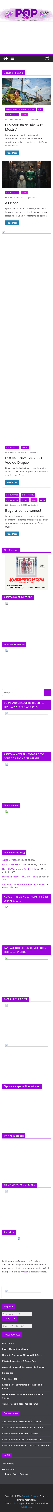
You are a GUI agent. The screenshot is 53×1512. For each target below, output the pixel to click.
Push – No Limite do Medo (14, 864)
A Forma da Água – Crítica (28, 1421)
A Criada (11, 203)
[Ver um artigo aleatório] (47, 58)
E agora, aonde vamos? (23, 510)
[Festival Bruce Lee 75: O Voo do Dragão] (26, 337)
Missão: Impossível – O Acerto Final (18, 876)
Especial (25, 447)
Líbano (42, 500)
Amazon (24, 1271)
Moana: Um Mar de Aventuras (35, 1445)
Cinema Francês (12, 500)
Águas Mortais (9, 859)
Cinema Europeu (28, 495)
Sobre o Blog (8, 1463)
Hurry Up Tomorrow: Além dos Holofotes (21, 869)
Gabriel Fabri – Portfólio (16, 1474)
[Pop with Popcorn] (26, 10)
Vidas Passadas (9, 1378)
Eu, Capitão (7, 1373)
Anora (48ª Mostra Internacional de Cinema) (23, 884)
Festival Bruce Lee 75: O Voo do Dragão (23, 460)
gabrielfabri (33, 119)
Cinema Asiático (12, 114)
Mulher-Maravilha (29, 1433)
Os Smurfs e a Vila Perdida (32, 1427)
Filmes (24, 114)
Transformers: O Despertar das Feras (20, 1403)
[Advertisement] (26, 38)
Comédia (25, 500)
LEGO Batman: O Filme (32, 1439)
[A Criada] (26, 174)
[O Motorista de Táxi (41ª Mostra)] (26, 91)
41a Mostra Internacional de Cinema (20, 109)
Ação (40, 109)
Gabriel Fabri (35, 452)
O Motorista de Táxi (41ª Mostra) (24, 127)
